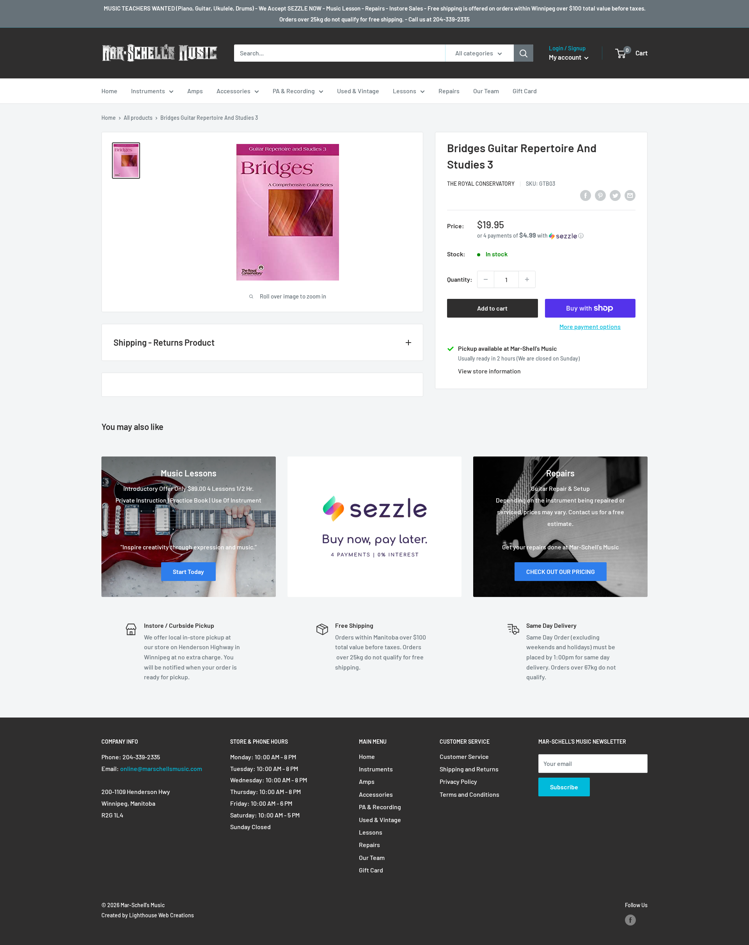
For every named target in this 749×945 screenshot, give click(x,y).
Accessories (233, 90)
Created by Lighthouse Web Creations (147, 915)
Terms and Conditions (469, 794)
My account (565, 57)
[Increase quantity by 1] (527, 279)
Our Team (486, 90)
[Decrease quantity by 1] (485, 279)
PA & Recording (294, 90)
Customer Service (464, 756)
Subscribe (564, 786)
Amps (195, 90)
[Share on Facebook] (585, 195)
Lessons (404, 90)
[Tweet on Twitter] (615, 195)
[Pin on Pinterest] (600, 195)
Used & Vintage (358, 90)
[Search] (523, 53)
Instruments (148, 90)
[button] (556, 235)
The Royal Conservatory (481, 183)
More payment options (590, 326)
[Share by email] (630, 195)
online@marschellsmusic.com (161, 768)
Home (109, 90)
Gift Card (525, 90)
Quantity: (459, 279)
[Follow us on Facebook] (630, 920)
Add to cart (492, 308)
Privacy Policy (458, 781)
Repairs (449, 90)
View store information (489, 371)
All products (138, 117)
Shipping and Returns (469, 769)
